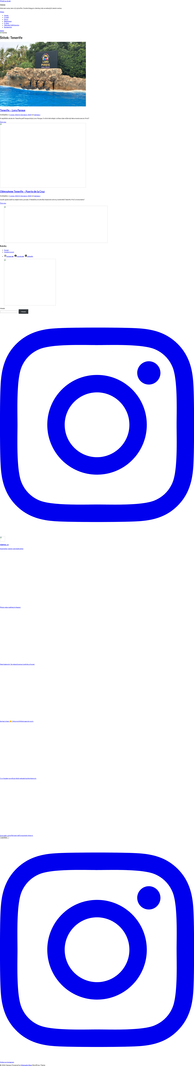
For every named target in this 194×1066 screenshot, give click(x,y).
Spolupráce (8, 27)
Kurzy (6, 19)
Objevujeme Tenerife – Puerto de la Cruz (22, 191)
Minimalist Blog (26, 1065)
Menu (2, 12)
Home (6, 15)
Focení (6, 250)
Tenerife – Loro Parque (12, 110)
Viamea (2, 5)
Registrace (8, 21)
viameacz (37, 115)
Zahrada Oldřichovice (11, 25)
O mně (6, 17)
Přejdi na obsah (5, 1)
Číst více (3, 122)
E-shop (6, 23)
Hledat (2, 308)
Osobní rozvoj (9, 252)
